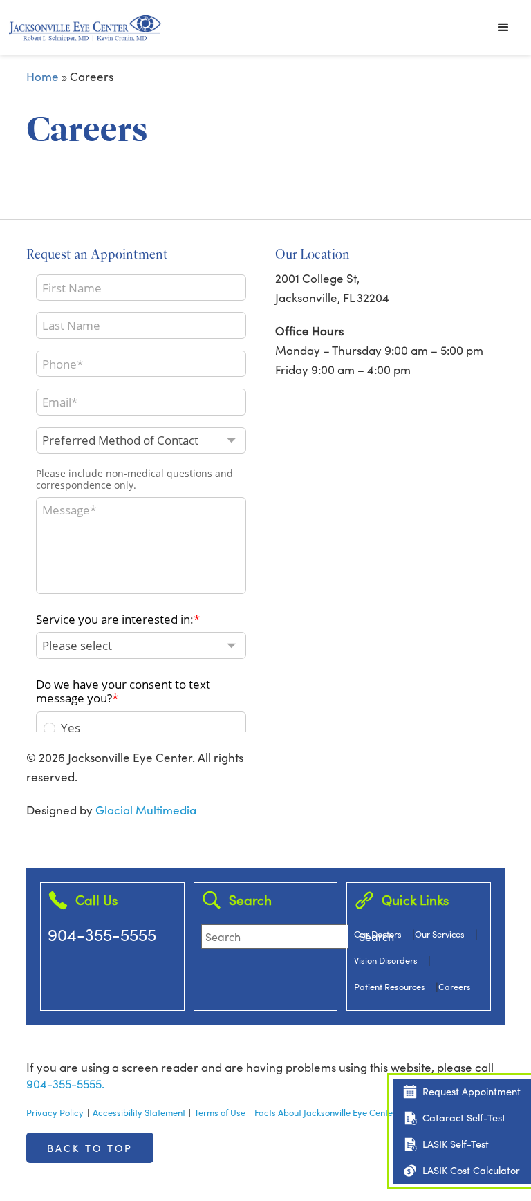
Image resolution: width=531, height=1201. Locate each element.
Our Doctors (378, 934)
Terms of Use (219, 1112)
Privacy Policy (55, 1112)
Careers (454, 986)
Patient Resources (389, 986)
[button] (503, 27)
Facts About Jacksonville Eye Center (325, 1112)
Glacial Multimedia (145, 810)
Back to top (90, 1148)
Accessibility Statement (139, 1112)
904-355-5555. (65, 1084)
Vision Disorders (386, 960)
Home (42, 76)
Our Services (440, 934)
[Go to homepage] (84, 28)
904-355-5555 (102, 934)
